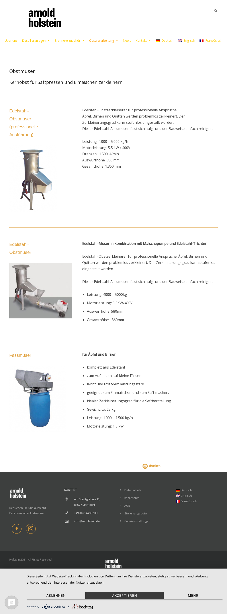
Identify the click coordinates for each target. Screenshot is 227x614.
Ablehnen (56, 595)
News (127, 40)
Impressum (131, 498)
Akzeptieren (124, 595)
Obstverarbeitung (101, 40)
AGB (127, 506)
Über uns (11, 40)
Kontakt (141, 40)
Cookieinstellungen (137, 521)
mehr (193, 595)
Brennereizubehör (67, 40)
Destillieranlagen (34, 40)
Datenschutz (132, 490)
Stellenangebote (135, 513)
